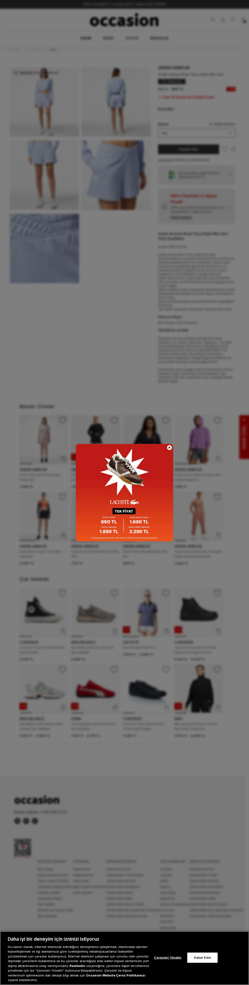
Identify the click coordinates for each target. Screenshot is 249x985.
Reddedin (77, 966)
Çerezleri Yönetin (167, 957)
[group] (124, 492)
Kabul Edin (202, 957)
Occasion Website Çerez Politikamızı (115, 975)
